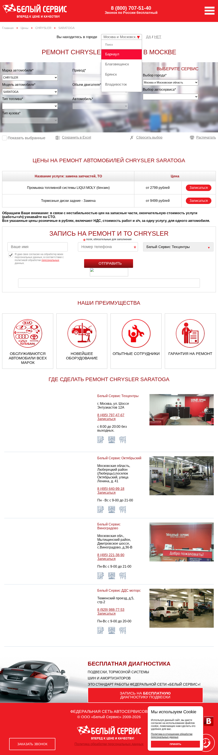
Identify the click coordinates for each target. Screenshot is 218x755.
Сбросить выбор (149, 137)
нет (157, 37)
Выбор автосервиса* (159, 89)
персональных (50, 260)
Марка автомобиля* (17, 70)
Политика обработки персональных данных (109, 744)
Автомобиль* (82, 99)
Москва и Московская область (122, 37)
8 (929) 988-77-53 (110, 609)
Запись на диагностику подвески (145, 695)
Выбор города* (154, 75)
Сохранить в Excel (76, 137)
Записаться (198, 187)
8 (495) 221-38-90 (110, 555)
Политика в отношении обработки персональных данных (171, 736)
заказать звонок (32, 744)
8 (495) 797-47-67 (110, 415)
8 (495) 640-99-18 (110, 489)
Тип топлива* (12, 99)
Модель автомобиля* (18, 84)
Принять (175, 744)
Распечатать (206, 137)
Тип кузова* (11, 113)
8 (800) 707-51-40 (131, 8)
